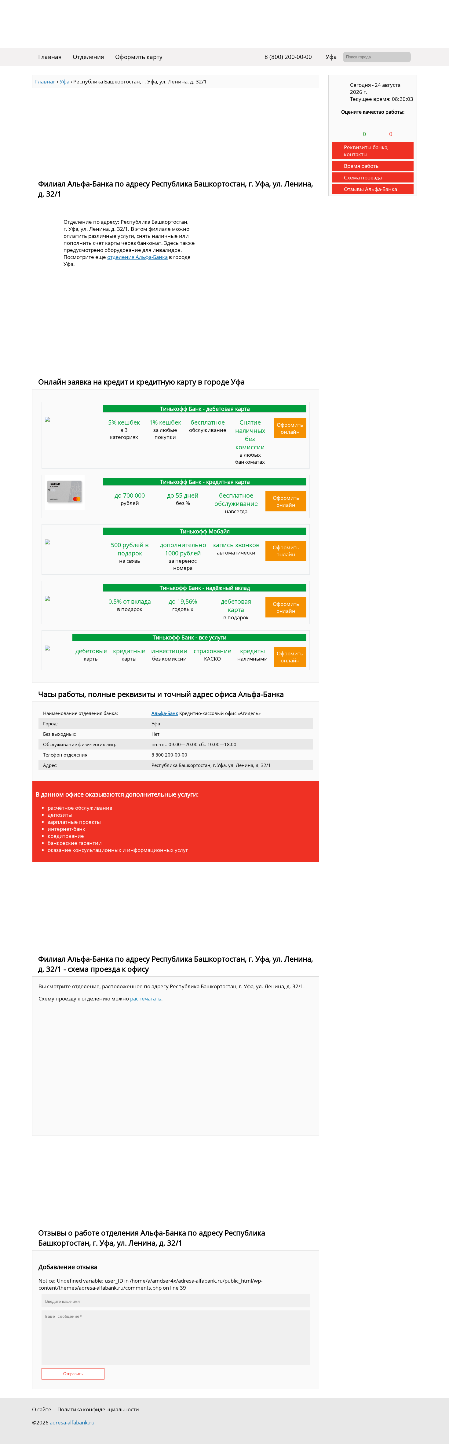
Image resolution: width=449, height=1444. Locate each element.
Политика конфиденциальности (98, 1409)
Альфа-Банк (164, 713)
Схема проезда (363, 177)
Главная (50, 57)
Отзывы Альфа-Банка (370, 189)
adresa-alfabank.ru (72, 1422)
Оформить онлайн (290, 428)
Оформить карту (138, 57)
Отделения (88, 57)
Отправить (73, 1374)
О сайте (41, 1409)
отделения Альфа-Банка (137, 256)
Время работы (362, 165)
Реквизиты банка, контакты (366, 151)
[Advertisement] (175, 131)
